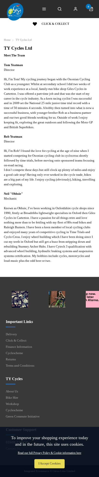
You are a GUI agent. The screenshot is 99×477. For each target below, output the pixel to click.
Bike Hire (12, 397)
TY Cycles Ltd (24, 40)
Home (7, 40)
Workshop (12, 404)
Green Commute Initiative (23, 416)
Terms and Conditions (20, 365)
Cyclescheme (14, 353)
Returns (11, 359)
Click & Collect (16, 340)
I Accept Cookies (49, 463)
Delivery (11, 334)
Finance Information (19, 347)
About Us (12, 391)
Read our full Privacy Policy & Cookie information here (49, 452)
